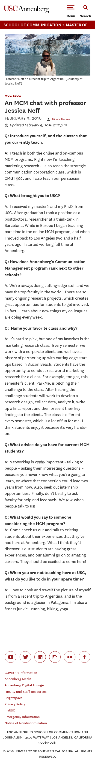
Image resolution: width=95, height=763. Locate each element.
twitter (25, 657)
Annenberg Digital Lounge (24, 685)
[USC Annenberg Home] (26, 12)
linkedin (40, 657)
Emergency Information (22, 717)
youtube (10, 657)
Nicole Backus (61, 119)
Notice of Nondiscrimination (26, 723)
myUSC (10, 710)
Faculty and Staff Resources (26, 692)
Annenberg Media (18, 679)
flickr (69, 657)
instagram (55, 657)
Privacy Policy (15, 704)
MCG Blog (13, 95)
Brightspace (14, 698)
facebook (84, 657)
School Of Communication (32, 24)
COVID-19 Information (21, 673)
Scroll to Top (81, 749)
